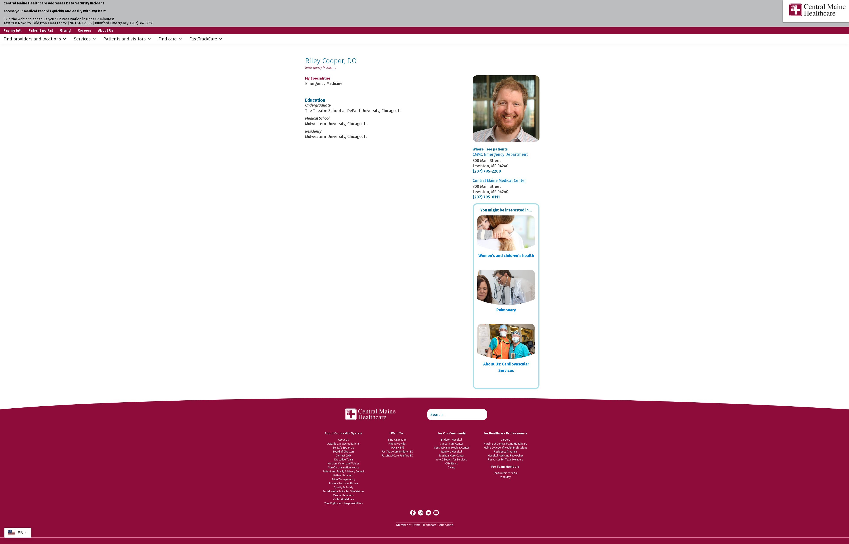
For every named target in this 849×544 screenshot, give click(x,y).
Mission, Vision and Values (343, 463)
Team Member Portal (505, 473)
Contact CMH (343, 455)
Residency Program (505, 451)
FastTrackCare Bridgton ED (397, 451)
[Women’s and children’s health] (506, 233)
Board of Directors (343, 451)
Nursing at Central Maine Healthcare (505, 443)
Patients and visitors (124, 39)
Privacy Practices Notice (343, 483)
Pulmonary (506, 310)
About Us (105, 30)
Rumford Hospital (451, 451)
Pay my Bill (397, 447)
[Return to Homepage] (370, 406)
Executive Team (343, 459)
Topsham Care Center (451, 455)
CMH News (451, 463)
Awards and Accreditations (343, 443)
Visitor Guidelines (343, 499)
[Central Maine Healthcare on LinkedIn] (428, 512)
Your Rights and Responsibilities (343, 503)
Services (82, 39)
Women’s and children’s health (506, 255)
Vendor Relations (343, 495)
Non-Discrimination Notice (343, 467)
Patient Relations (343, 475)
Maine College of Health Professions (505, 447)
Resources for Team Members (505, 459)
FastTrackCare (203, 39)
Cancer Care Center (451, 443)
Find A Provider (397, 443)
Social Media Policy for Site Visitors (343, 491)
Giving (65, 30)
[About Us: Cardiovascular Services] (506, 341)
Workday (505, 477)
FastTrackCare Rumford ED (397, 455)
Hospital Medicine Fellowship (505, 455)
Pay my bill (12, 30)
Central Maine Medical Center (451, 447)
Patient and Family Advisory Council (344, 471)
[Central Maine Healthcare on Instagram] (420, 512)
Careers (84, 30)
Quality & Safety (343, 487)
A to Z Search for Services (451, 459)
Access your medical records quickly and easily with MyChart (55, 11)
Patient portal (41, 30)
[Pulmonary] (506, 287)
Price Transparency (343, 479)
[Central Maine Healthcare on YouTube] (436, 512)
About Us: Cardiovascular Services (506, 367)
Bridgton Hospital (451, 439)
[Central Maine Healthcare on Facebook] (413, 512)
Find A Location (397, 439)
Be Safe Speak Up (343, 447)
